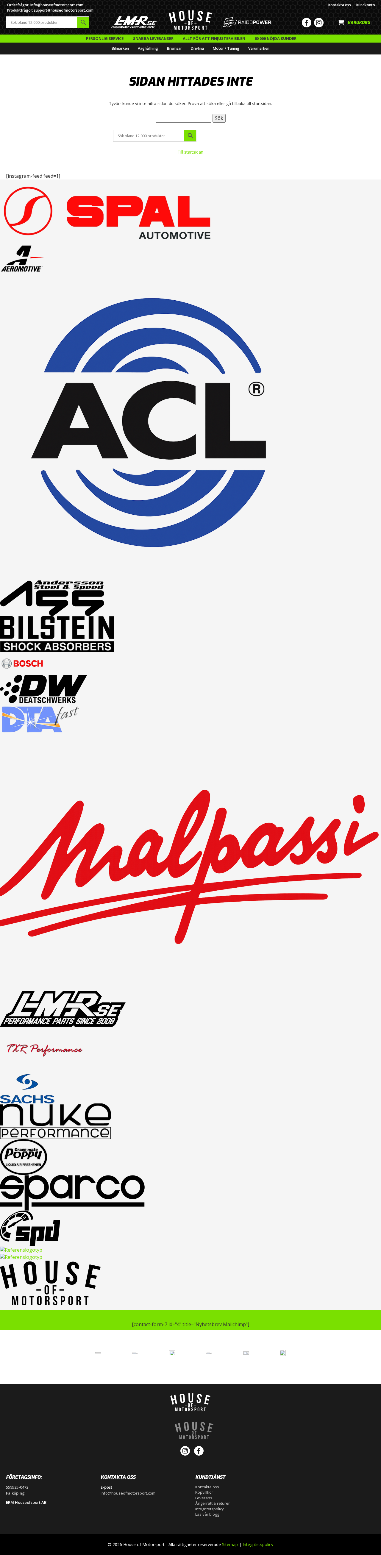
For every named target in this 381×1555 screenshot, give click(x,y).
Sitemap (230, 1544)
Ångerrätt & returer (212, 1503)
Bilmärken (120, 48)
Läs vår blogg (207, 1514)
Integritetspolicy (209, 1509)
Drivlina (197, 48)
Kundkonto (365, 4)
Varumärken (258, 48)
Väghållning (148, 48)
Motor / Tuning (226, 48)
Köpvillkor (204, 1492)
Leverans (203, 1498)
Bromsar (174, 48)
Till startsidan (190, 152)
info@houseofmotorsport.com (128, 1493)
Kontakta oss (339, 4)
